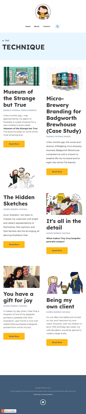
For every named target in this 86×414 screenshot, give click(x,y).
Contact (46, 26)
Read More (14, 144)
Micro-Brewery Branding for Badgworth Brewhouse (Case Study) (63, 114)
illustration (7, 110)
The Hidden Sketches (19, 200)
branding (67, 136)
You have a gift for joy (18, 297)
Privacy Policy (37, 394)
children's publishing (28, 110)
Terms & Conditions (47, 394)
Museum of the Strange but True (19, 98)
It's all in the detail (63, 224)
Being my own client (60, 303)
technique (16, 110)
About (36, 26)
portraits (6, 209)
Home (27, 26)
